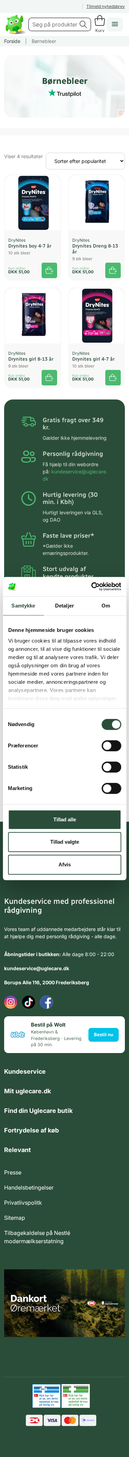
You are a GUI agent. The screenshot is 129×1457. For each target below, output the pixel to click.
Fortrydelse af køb (31, 1130)
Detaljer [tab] (64, 606)
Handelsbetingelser (29, 1187)
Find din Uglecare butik (38, 1110)
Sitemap (14, 1217)
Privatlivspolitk (23, 1202)
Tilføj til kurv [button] (49, 270)
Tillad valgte (64, 842)
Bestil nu (103, 1034)
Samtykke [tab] (23, 606)
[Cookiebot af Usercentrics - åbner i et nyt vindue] (92, 586)
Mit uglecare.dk (27, 1091)
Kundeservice (25, 1071)
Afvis (64, 864)
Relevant (17, 1149)
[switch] (111, 745)
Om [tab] (105, 606)
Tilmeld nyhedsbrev (105, 6)
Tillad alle (64, 819)
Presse (12, 1172)
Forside (12, 41)
